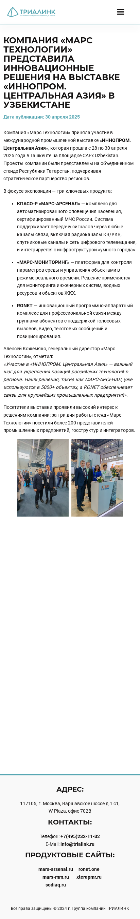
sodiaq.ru (56, 884)
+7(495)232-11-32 (80, 836)
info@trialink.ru (77, 844)
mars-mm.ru (55, 877)
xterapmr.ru (89, 877)
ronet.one (89, 869)
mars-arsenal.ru (55, 869)
